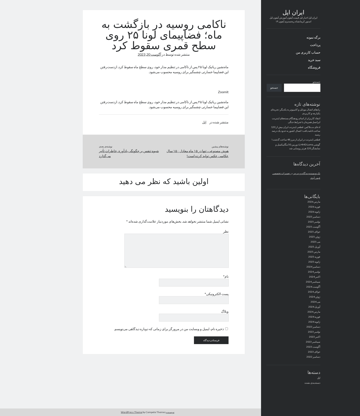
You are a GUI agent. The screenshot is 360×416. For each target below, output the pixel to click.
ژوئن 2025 (314, 236)
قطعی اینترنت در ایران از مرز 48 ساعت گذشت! (295, 139)
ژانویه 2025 (314, 261)
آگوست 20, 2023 (149, 54)
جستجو (316, 81)
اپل (318, 377)
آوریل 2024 (314, 306)
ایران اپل (293, 13)
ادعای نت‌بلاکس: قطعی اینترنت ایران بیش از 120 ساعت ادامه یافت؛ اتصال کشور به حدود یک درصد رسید (295, 130)
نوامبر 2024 (314, 271)
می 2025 (315, 241)
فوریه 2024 (314, 316)
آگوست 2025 (313, 226)
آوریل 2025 (314, 246)
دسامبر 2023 (313, 326)
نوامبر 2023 (314, 331)
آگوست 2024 (313, 286)
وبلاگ (225, 311)
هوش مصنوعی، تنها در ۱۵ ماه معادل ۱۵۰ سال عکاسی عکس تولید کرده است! (197, 153)
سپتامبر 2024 (313, 281)
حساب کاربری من (308, 52)
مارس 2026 (314, 201)
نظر (226, 231)
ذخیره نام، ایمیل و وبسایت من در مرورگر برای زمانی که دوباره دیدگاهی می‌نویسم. (169, 329)
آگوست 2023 (313, 346)
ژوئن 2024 (314, 296)
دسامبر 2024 (313, 266)
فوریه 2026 (314, 206)
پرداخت (315, 45)
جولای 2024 (314, 291)
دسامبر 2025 (313, 216)
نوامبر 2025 (314, 221)
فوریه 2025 (314, 256)
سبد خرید (314, 60)
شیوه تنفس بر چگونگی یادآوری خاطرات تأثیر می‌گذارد (129, 153)
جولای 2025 (314, 231)
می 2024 (315, 301)
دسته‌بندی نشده (312, 382)
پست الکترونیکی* (217, 294)
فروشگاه (314, 67)
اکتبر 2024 (314, 276)
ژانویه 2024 (314, 321)
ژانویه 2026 (314, 211)
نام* (226, 276)
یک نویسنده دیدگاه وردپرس (306, 173)
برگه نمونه (313, 37)
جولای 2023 (314, 351)
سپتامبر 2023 (313, 341)
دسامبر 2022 (313, 356)
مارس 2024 (314, 311)
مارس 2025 (314, 251)
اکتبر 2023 (314, 336)
